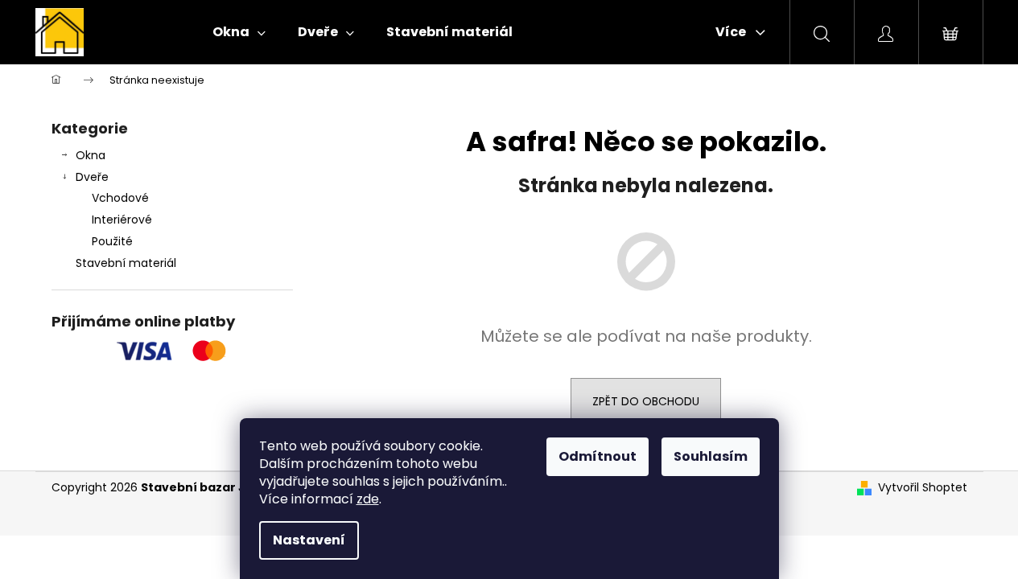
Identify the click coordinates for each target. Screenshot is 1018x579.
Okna (90, 155)
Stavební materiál (126, 263)
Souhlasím (711, 456)
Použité (112, 241)
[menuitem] (239, 32)
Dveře (92, 177)
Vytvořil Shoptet (922, 487)
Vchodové (120, 198)
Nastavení (309, 540)
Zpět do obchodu (645, 401)
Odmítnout (597, 456)
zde (368, 499)
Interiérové (122, 219)
